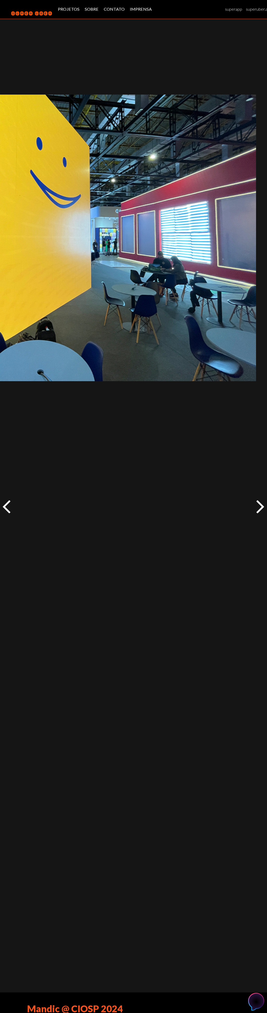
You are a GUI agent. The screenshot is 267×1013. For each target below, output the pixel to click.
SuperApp (233, 9)
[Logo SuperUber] (29, 14)
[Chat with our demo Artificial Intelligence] (256, 1001)
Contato (114, 9)
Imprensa (141, 9)
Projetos (69, 9)
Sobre (92, 9)
